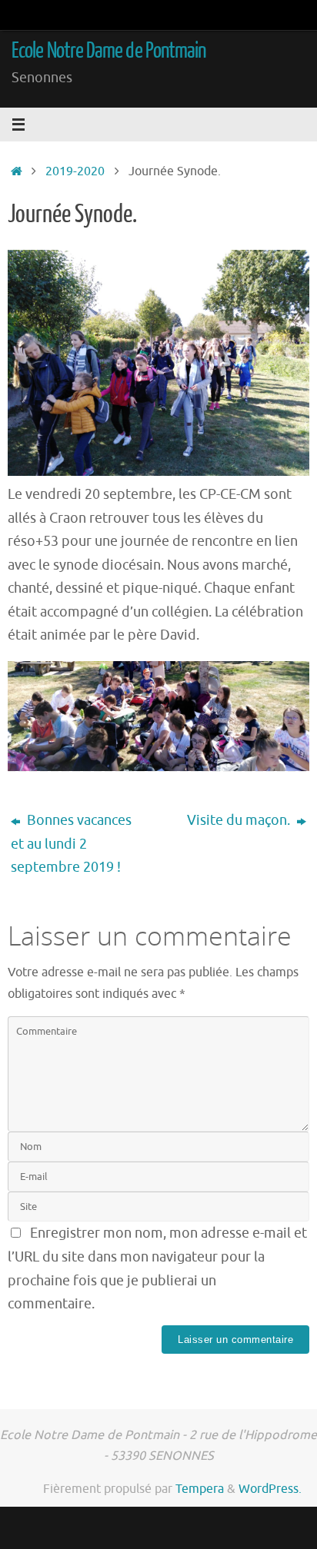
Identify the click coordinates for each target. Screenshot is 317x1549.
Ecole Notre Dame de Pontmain (108, 50)
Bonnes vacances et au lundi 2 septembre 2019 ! (71, 844)
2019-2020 (75, 171)
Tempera (199, 1489)
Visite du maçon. (240, 820)
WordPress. (270, 1489)
